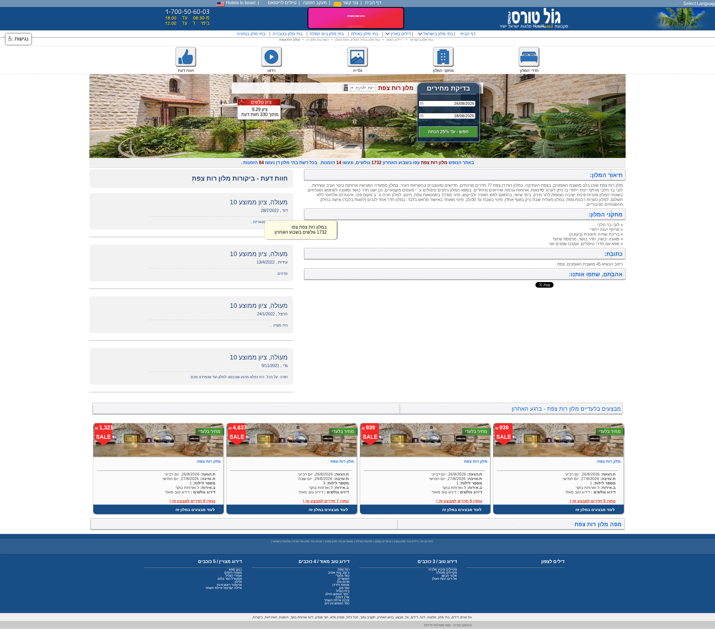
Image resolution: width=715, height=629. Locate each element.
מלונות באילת (364, 541)
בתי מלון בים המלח (327, 33)
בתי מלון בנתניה (251, 33)
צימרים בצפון (383, 541)
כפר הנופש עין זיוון (337, 603)
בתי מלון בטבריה (287, 33)
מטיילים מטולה (446, 572)
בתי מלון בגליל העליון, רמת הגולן (357, 40)
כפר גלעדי (342, 576)
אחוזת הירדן (340, 585)
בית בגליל (342, 591)
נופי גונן (344, 588)
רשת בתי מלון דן (317, 40)
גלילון (238, 582)
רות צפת (343, 569)
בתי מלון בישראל (437, 33)
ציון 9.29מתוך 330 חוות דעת (259, 112)
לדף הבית (427, 541)
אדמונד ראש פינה (229, 585)
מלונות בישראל (281, 541)
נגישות (20, 39)
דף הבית (373, 2)
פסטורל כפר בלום (230, 579)
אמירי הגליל (233, 576)
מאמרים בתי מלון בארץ (339, 541)
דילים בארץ (400, 33)
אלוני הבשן (449, 576)
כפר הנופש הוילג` (337, 594)
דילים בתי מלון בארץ (406, 541)
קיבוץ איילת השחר (336, 600)
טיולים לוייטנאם (282, 2)
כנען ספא (235, 569)
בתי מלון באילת (364, 33)
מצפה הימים (233, 572)
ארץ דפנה (342, 597)
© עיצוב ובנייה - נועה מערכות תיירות (448, 625)
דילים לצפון (394, 40)
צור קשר (350, 2)
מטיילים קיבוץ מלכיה (442, 569)
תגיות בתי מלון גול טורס (307, 541)
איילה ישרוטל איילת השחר (223, 588)
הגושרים (343, 579)
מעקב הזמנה (315, 2)
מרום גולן (343, 582)
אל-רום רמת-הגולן (444, 579)
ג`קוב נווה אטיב (338, 572)
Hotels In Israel (240, 2)
